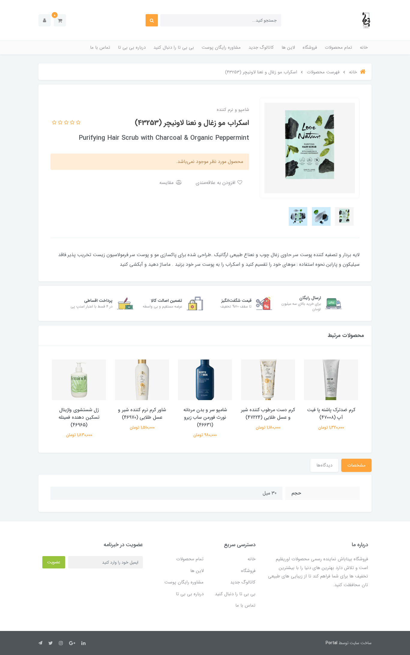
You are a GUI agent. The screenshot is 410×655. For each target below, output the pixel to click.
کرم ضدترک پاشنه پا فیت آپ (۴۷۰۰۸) (331, 413)
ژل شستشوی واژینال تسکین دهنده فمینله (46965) (79, 417)
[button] (60, 20)
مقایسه (167, 182)
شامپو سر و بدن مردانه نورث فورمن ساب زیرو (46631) (205, 417)
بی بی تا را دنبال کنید (173, 47)
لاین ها (288, 47)
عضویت (53, 562)
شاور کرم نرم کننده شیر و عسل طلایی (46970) (142, 413)
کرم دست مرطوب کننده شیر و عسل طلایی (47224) (268, 413)
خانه (364, 47)
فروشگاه (310, 47)
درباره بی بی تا (132, 47)
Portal (331, 643)
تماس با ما (100, 47)
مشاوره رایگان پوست (221, 47)
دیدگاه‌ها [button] (324, 465)
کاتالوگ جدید (261, 47)
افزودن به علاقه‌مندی (216, 182)
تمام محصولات (338, 47)
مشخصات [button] (356, 465)
